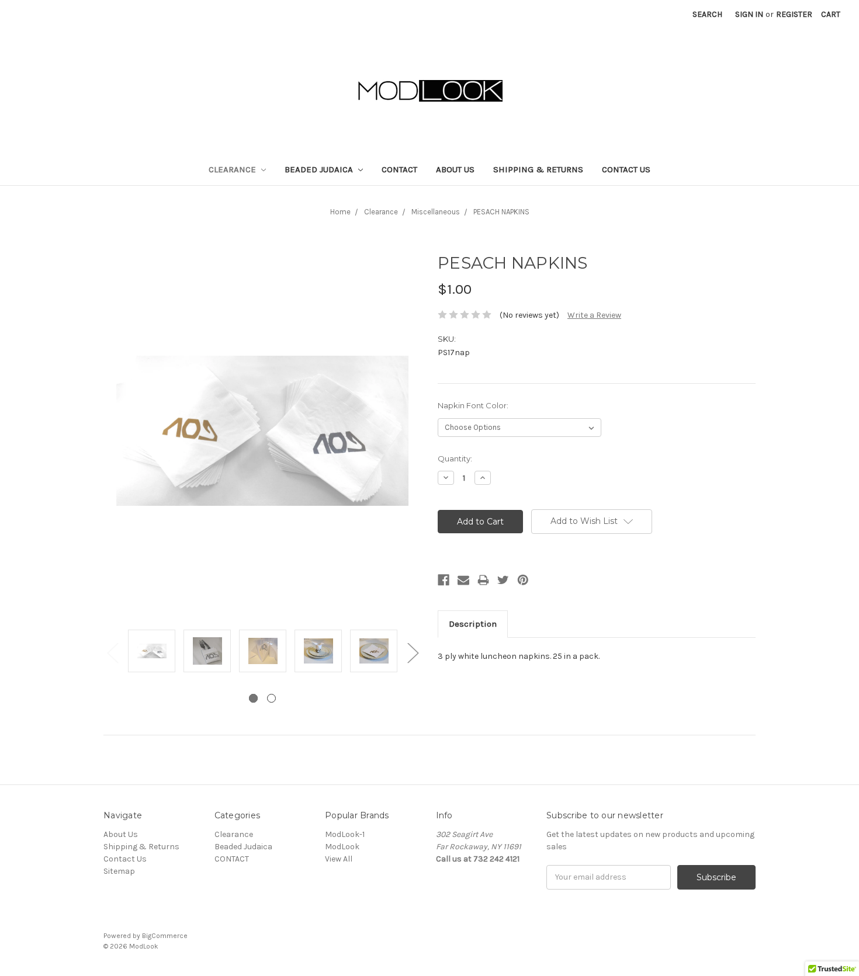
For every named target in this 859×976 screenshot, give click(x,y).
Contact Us (626, 169)
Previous (112, 652)
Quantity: (455, 458)
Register (794, 14)
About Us (455, 169)
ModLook (342, 847)
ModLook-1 (345, 834)
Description (473, 624)
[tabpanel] (151, 652)
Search (707, 14)
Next (412, 652)
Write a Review (594, 315)
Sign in (749, 14)
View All (338, 859)
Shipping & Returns (538, 169)
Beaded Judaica (320, 169)
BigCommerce (165, 936)
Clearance (233, 169)
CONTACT (399, 169)
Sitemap (119, 871)
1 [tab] (253, 698)
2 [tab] (271, 698)
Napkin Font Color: (473, 405)
